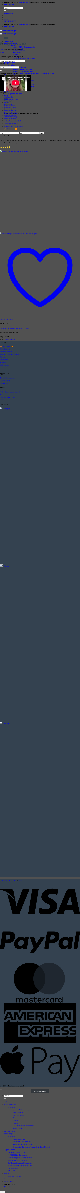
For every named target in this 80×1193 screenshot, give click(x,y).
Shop (6, 95)
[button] (6, 38)
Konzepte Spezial (10, 115)
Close (2, 1192)
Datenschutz (13, 880)
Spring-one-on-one (18, 1139)
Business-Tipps (5, 380)
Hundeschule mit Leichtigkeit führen (20, 1165)
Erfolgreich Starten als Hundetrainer (20, 1163)
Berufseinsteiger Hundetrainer (18, 1160)
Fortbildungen (9, 64)
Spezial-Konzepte (6, 352)
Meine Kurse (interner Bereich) (10, 392)
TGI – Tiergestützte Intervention (24, 58)
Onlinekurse (16, 53)
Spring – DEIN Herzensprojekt (23, 47)
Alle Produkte (8, 97)
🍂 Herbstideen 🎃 (10, 129)
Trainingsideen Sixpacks (12, 123)
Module (15, 54)
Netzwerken (4, 383)
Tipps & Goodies (9, 1150)
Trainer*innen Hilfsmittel (12, 121)
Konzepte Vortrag (10, 118)
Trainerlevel (8, 1102)
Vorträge (3, 362)
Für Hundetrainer (10, 1104)
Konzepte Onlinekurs (11, 113)
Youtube (6, 723)
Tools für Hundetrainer (7, 378)
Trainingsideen (13, 1168)
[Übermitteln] (5, 10)
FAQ (1, 394)
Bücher (2, 357)
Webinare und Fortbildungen (13, 126)
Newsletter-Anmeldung (7, 397)
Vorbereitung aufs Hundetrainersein (20, 1158)
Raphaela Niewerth (15, 94)
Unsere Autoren (17, 1128)
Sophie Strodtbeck (10, 339)
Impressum (3, 880)
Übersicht (11, 66)
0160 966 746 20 (24, 2)
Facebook (7, 566)
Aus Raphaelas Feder (11, 100)
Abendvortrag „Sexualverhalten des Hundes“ (15, 328)
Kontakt (2, 400)
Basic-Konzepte (5, 349)
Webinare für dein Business (22, 69)
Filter (41, 133)
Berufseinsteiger (9, 1131)
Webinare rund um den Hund (23, 71)
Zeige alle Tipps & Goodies (17, 1152)
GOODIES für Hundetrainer (17, 1155)
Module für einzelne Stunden (9, 354)
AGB (20, 880)
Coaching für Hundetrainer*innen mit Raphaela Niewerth (33, 73)
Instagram (7, 409)
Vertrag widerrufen (40, 1091)
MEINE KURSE (10, 21)
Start (1, 50)
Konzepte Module (10, 110)
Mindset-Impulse (13, 1171)
